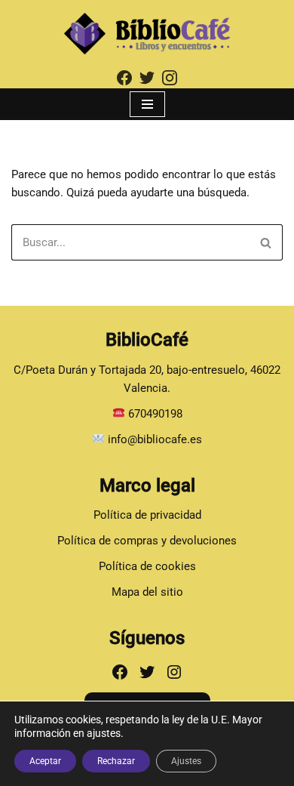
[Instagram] (174, 672)
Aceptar (45, 761)
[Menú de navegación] (147, 104)
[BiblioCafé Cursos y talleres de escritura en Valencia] (147, 33)
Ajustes (186, 761)
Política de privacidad (147, 515)
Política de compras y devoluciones (147, 540)
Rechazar (116, 761)
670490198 (155, 414)
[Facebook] (120, 672)
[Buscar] (266, 242)
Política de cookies (147, 566)
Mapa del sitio (147, 592)
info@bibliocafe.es (153, 439)
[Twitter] (147, 672)
